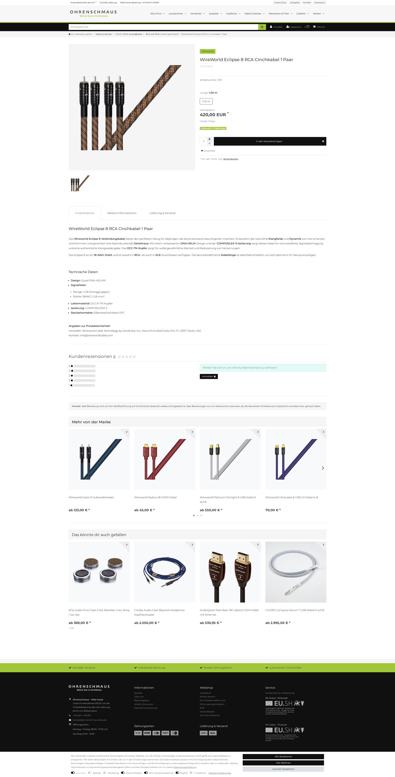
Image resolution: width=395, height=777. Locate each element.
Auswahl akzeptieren (283, 769)
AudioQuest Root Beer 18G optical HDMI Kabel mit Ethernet (229, 612)
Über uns (138, 696)
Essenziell (81, 773)
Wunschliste (209, 151)
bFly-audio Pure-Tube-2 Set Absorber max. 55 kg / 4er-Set (99, 612)
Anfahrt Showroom (143, 704)
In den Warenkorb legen (269, 141)
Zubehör (301, 13)
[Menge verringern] (209, 143)
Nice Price (156, 13)
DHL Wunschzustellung (161, 773)
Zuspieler (214, 13)
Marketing (113, 773)
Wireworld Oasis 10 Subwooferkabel (91, 497)
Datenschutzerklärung (145, 708)
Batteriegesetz (141, 700)
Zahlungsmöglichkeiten (212, 704)
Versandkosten (230, 159)
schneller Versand (84, 667)
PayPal (184, 773)
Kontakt (307, 2)
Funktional (200, 773)
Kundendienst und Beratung (280, 693)
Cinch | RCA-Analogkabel (128, 34)
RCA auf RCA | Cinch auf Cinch (161, 34)
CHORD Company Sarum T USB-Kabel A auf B (294, 610)
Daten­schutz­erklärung (184, 767)
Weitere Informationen (121, 213)
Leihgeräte (295, 2)
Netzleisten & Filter (279, 13)
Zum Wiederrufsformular (212, 700)
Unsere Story (280, 2)
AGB (202, 708)
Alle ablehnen (283, 762)
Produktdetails (84, 213)
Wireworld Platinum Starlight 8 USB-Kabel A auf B (228, 499)
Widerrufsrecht (207, 696)
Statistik (97, 773)
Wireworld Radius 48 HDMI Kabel (155, 497)
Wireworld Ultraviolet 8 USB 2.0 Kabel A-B (291, 497)
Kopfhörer (232, 13)
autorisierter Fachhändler (285, 667)
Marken (317, 13)
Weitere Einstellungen (219, 773)
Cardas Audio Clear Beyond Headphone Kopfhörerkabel (159, 612)
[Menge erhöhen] (209, 139)
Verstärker (196, 13)
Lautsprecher (176, 13)
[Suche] (262, 27)
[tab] (85, 213)
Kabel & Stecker (253, 13)
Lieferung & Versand (162, 213)
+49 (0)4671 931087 (150, 2)
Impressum (319, 2)
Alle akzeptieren (283, 756)
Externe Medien (134, 773)
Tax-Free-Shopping (209, 715)
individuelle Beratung (151, 667)
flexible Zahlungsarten (218, 667)
